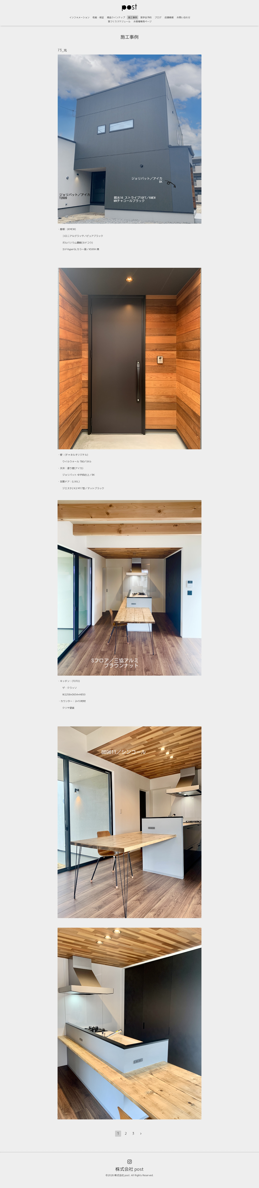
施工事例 (132, 17)
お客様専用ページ (143, 21)
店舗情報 (169, 17)
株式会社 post (129, 1169)
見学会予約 (146, 17)
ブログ (158, 17)
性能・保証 (98, 17)
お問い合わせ (183, 17)
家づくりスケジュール (119, 21)
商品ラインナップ (116, 17)
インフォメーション (79, 17)
